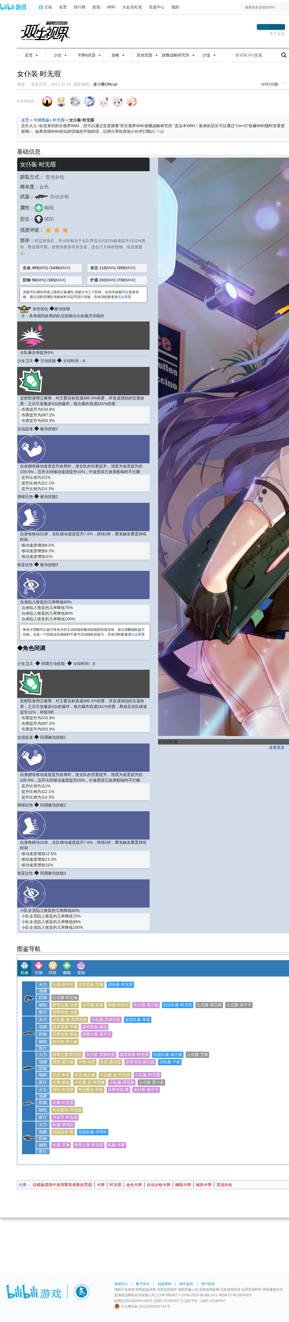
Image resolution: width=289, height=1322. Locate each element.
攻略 (116, 55)
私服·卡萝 (116, 1145)
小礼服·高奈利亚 (106, 1019)
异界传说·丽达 (65, 1034)
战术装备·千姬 (65, 1027)
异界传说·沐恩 (65, 1012)
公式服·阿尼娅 (65, 997)
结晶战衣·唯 (63, 1132)
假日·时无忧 (63, 1089)
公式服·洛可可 (238, 1005)
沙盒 (207, 55)
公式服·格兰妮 (209, 1005)
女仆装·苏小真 (65, 1041)
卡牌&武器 (87, 55)
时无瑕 (59, 120)
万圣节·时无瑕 (65, 1117)
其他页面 (145, 55)
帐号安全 (143, 1284)
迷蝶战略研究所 (176, 55)
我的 (175, 7)
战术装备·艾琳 (90, 984)
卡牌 (101, 1184)
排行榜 (80, 7)
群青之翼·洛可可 (96, 1034)
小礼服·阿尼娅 (121, 1082)
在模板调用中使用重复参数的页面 (62, 1184)
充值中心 (157, 7)
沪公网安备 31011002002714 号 (145, 1306)
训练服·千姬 (169, 1062)
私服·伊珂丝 (63, 1124)
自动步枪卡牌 (158, 1184)
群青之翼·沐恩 (65, 1005)
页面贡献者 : (26, 101)
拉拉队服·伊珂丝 (92, 1132)
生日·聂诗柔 (110, 1062)
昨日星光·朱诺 (90, 1089)
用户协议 (208, 1284)
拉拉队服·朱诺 (137, 1019)
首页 (63, 7)
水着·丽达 (61, 1082)
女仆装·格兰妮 (146, 1005)
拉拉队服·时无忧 (177, 1005)
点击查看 (124, 297)
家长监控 (186, 1284)
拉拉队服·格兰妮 (167, 1054)
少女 (58, 55)
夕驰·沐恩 (86, 1062)
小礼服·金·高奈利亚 (69, 1019)
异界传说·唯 (118, 1089)
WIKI (111, 7)
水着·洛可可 (63, 984)
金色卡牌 (134, 1184)
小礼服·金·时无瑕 (115, 1075)
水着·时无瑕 (63, 1102)
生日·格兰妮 (84, 1075)
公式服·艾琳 (197, 1054)
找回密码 (164, 1284)
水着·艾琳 (61, 1145)
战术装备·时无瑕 (134, 1054)
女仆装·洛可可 (146, 1089)
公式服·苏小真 (151, 1082)
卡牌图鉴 (41, 120)
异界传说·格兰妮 (140, 1062)
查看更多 (277, 747)
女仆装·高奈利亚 (100, 1054)
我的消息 (277, 27)
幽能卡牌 (183, 1184)
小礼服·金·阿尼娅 (89, 1082)
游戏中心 (121, 1284)
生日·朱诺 (61, 1075)
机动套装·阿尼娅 (67, 1110)
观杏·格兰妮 (63, 1062)
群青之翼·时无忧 (67, 1054)
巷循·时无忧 (118, 1005)
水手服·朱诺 (92, 1005)
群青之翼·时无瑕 (88, 1145)
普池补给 (224, 1184)
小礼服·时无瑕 (147, 1075)
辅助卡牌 (204, 1184)
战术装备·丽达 (94, 1027)
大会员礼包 (132, 7)
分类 (23, 1184)
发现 (96, 7)
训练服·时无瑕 (120, 984)
